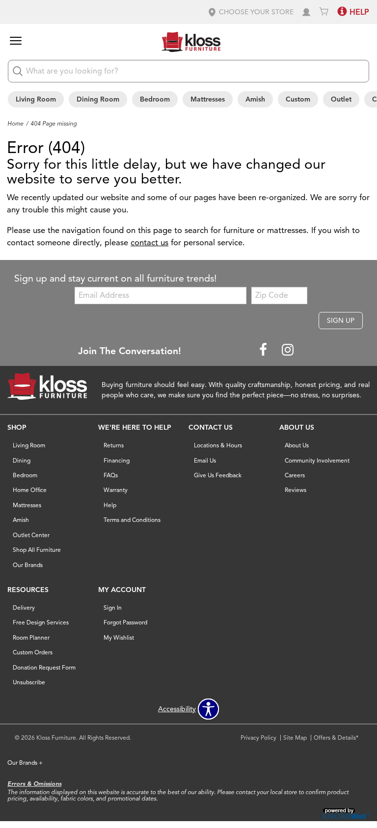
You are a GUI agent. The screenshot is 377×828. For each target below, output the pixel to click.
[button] (250, 12)
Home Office (30, 489)
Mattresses (207, 99)
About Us (297, 445)
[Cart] (324, 12)
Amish (255, 99)
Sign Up (340, 320)
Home (15, 123)
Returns (114, 445)
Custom (298, 99)
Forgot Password (125, 622)
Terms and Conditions (132, 519)
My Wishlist (119, 637)
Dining (21, 460)
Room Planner (31, 637)
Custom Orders (33, 652)
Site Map (295, 737)
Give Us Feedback (218, 475)
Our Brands (28, 565)
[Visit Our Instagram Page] (288, 350)
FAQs (111, 475)
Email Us (205, 460)
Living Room (36, 99)
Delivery (24, 607)
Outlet (341, 99)
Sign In (113, 607)
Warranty (116, 489)
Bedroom (155, 99)
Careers (295, 475)
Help (110, 505)
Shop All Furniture (37, 549)
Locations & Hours (218, 445)
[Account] (306, 12)
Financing (117, 460)
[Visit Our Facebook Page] (264, 350)
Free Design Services (41, 622)
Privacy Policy (258, 737)
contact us (149, 242)
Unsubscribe (29, 682)
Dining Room (98, 99)
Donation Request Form (44, 667)
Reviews (295, 489)
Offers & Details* (336, 737)
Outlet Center (31, 535)
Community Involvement (317, 460)
